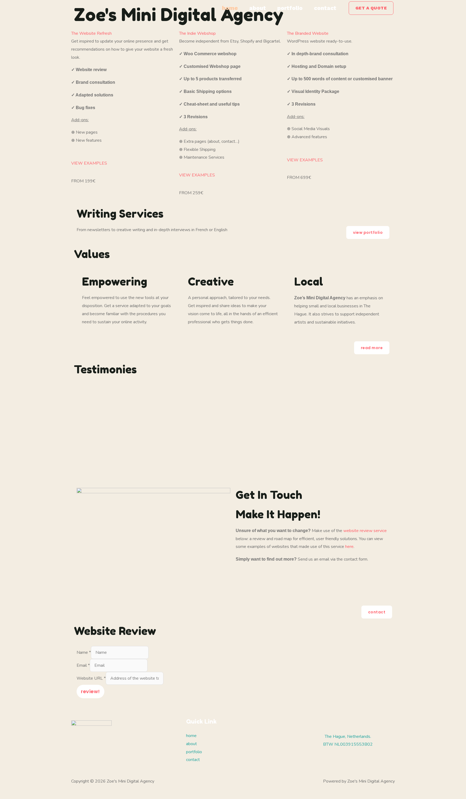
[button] (371, 8)
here (349, 547)
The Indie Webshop (197, 33)
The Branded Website (307, 33)
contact (325, 8)
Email (83, 665)
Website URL (91, 678)
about (257, 8)
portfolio (290, 8)
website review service (365, 531)
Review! (90, 691)
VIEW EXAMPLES (89, 163)
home (230, 8)
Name (84, 652)
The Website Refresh (91, 33)
